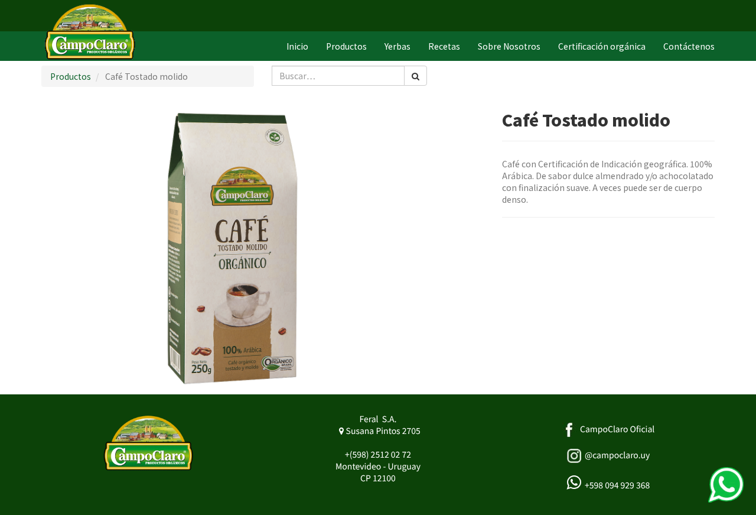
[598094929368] (726, 485)
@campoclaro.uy (617, 455)
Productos (70, 76)
